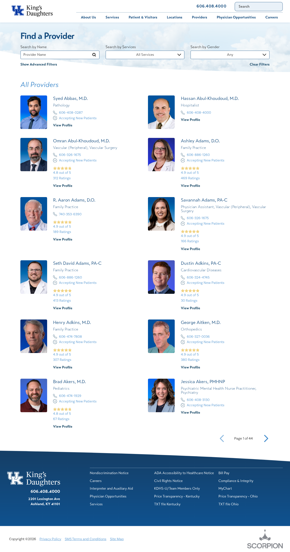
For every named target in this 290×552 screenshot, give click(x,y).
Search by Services (121, 47)
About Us (88, 17)
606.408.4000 (212, 6)
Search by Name (33, 47)
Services (112, 17)
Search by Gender (205, 47)
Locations (174, 17)
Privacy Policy (50, 539)
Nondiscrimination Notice (109, 473)
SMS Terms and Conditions (85, 539)
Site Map (117, 539)
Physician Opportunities (236, 17)
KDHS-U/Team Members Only (177, 488)
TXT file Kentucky (167, 504)
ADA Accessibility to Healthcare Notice (184, 473)
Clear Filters (260, 64)
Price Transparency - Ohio (238, 496)
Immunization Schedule (141, 6)
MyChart (107, 6)
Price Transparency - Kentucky (177, 496)
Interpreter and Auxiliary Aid (111, 488)
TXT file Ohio (228, 504)
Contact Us (178, 6)
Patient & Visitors (143, 17)
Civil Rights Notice (168, 481)
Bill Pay (84, 6)
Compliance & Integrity (235, 481)
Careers (271, 17)
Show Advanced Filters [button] (38, 64)
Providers (199, 17)
